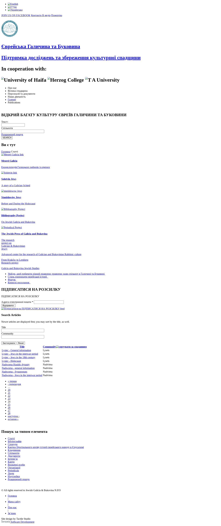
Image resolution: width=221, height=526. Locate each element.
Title (3, 327)
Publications (14, 102)
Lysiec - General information (16, 350)
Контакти (36, 15)
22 (9, 395)
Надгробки (14, 476)
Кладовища (14, 450)
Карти (11, 461)
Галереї (12, 99)
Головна (5, 151)
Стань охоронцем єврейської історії (27, 276)
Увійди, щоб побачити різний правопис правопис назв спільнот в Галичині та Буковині (56, 273)
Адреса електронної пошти (17, 302)
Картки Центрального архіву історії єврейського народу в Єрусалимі (46, 447)
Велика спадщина (18, 90)
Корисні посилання (19, 282)
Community (7, 333)
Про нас (12, 88)
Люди (11, 473)
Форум (11, 279)
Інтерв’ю (13, 458)
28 (9, 413)
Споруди (12, 444)
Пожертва (56, 15)
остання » (13, 419)
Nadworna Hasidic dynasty (16, 364)
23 (9, 398)
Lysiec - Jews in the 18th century (18, 357)
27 (9, 410)
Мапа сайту (14, 501)
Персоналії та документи (21, 93)
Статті (11, 438)
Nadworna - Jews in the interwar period (22, 375)
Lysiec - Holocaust (11, 361)
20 (9, 390)
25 (9, 404)
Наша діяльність (17, 96)
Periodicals (13, 470)
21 (9, 393)
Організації (14, 467)
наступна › (13, 416)
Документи (14, 456)
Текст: (4, 121)
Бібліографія (14, 441)
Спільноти (7, 128)
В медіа (46, 15)
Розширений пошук (12, 134)
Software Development (22, 521)
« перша (12, 381)
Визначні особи (16, 464)
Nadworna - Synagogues (14, 371)
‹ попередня (14, 384)
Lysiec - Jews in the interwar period (20, 353)
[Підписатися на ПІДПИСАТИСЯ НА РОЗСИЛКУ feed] (33, 308)
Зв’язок (12, 513)
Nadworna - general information (18, 368)
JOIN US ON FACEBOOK (15, 15)
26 (9, 407)
